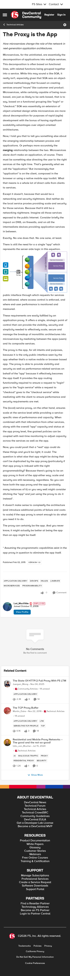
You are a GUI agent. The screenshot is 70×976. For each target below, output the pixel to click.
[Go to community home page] (26, 15)
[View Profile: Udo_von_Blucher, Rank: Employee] (7, 742)
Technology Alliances (35, 907)
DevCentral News (35, 802)
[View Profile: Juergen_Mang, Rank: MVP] (7, 683)
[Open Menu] (64, 24)
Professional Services (35, 879)
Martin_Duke (19, 711)
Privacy (48, 946)
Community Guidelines (35, 816)
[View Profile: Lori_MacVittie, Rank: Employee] (7, 606)
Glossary (35, 847)
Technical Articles (15, 24)
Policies (37, 946)
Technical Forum (35, 806)
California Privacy (35, 951)
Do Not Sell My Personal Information (35, 957)
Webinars (35, 854)
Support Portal (35, 889)
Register (49, 14)
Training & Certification (35, 861)
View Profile (22, 612)
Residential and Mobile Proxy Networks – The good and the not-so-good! (38, 741)
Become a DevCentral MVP (35, 826)
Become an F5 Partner (35, 910)
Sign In (61, 14)
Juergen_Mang (20, 684)
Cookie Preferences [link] (35, 963)
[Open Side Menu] (5, 14)
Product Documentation (35, 840)
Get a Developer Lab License (35, 823)
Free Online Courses (35, 857)
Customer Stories (35, 851)
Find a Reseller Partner (35, 903)
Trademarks (24, 946)
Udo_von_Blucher (22, 746)
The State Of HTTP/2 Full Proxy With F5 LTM (39, 680)
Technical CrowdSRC (35, 812)
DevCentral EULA (35, 819)
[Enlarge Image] (35, 272)
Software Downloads (35, 885)
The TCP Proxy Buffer (25, 707)
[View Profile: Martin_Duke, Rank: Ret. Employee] (7, 710)
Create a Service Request (35, 882)
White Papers (35, 844)
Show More (37, 775)
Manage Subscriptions (35, 875)
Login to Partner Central (35, 913)
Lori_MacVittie (21, 603)
